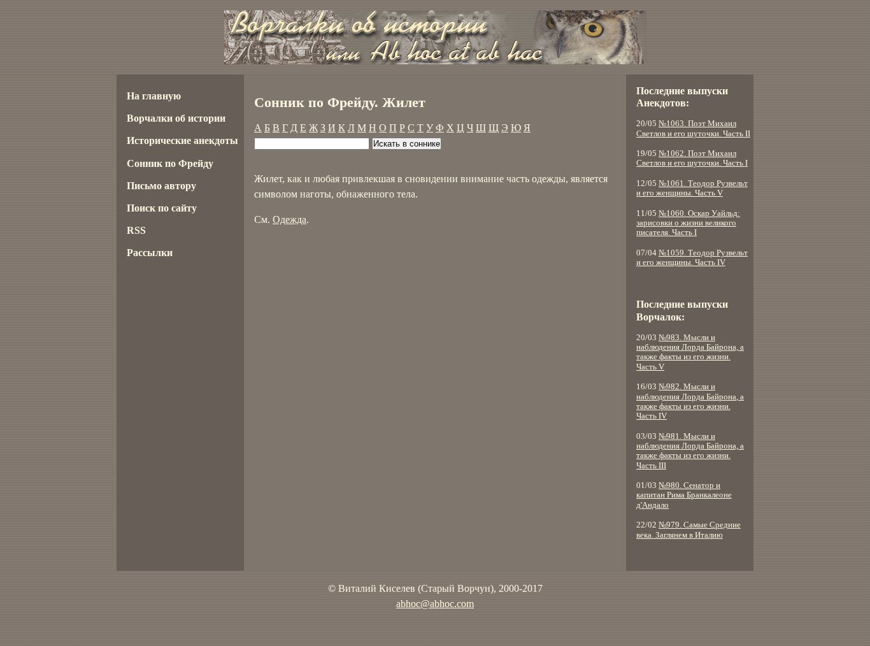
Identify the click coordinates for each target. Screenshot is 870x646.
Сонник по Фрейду (170, 163)
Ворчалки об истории (176, 118)
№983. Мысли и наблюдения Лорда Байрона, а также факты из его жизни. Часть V (690, 352)
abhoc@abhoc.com (435, 603)
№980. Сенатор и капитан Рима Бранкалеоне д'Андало (684, 495)
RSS (136, 230)
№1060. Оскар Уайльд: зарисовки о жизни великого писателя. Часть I (688, 223)
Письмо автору (161, 185)
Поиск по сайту (162, 208)
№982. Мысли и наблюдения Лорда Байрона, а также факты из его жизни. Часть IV (690, 401)
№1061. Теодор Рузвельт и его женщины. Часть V (692, 188)
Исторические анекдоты (182, 140)
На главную (154, 95)
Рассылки (150, 252)
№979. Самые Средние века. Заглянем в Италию (688, 529)
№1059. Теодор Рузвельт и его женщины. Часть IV (692, 257)
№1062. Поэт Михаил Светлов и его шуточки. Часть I (692, 158)
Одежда (289, 219)
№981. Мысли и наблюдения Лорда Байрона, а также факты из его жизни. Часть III (690, 451)
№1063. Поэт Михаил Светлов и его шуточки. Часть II (693, 128)
